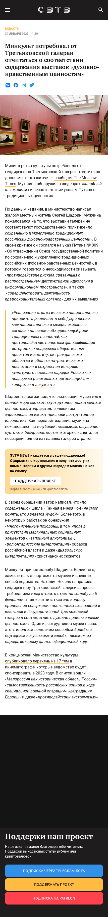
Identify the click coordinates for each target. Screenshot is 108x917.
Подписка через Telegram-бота (54, 871)
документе (45, 384)
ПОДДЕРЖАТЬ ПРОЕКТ (35, 481)
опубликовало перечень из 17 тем (37, 661)
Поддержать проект (54, 885)
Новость (12, 28)
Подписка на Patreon (54, 898)
